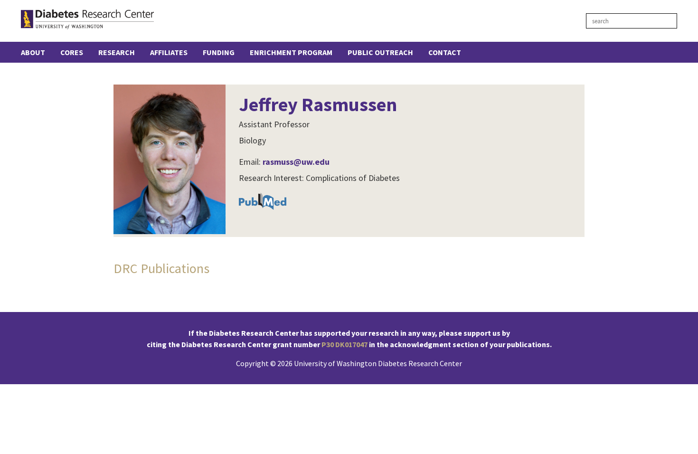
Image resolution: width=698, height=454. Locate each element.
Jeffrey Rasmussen (318, 104)
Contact (444, 52)
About (33, 52)
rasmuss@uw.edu (296, 161)
